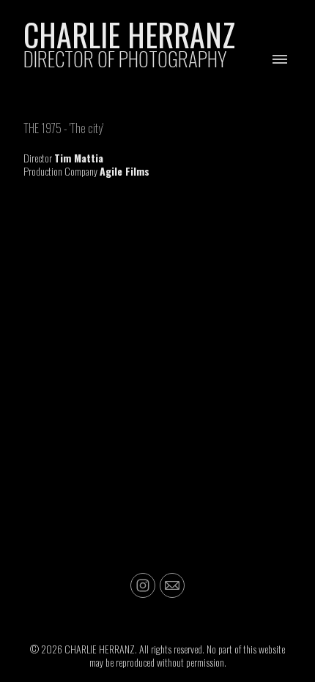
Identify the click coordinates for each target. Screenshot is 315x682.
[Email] (172, 585)
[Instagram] (142, 585)
